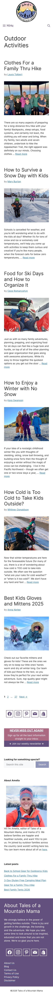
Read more (21, 154)
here (44, 849)
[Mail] (35, 713)
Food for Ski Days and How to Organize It (23, 279)
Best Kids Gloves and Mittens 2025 (23, 601)
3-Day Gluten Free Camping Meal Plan (25, 880)
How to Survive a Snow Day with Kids (26, 172)
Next (23, 696)
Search (42, 764)
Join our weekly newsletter (26, 743)
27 (16, 696)
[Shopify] (43, 713)
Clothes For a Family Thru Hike (22, 65)
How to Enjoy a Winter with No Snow (21, 388)
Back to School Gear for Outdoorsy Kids (26, 871)
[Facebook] (9, 713)
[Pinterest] (26, 713)
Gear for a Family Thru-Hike (19, 885)
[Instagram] (18, 713)
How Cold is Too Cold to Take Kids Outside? (23, 497)
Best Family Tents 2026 (17, 889)
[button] (49, 25)
